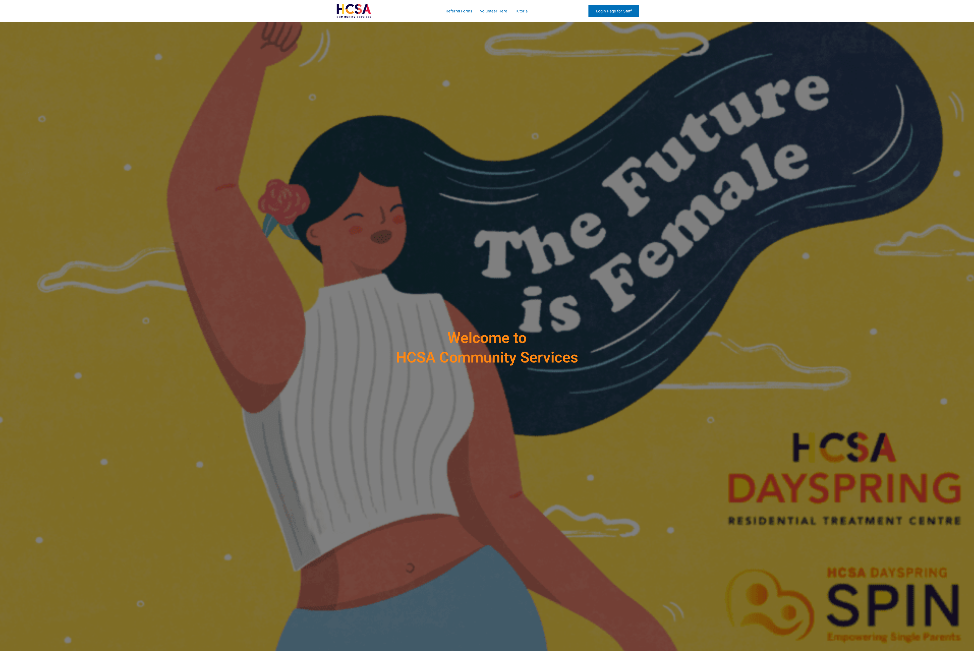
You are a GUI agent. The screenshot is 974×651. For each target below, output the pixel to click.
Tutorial (522, 11)
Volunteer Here (493, 11)
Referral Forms (459, 11)
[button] (613, 11)
